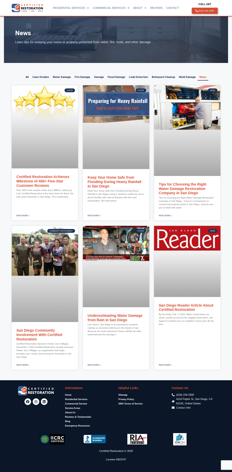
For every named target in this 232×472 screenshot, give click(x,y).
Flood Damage (116, 77)
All (27, 77)
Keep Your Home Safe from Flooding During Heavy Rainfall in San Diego (114, 181)
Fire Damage (82, 77)
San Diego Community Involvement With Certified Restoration (39, 334)
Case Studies (40, 77)
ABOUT (138, 7)
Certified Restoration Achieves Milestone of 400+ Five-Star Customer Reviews (42, 181)
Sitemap (122, 394)
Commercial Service (76, 403)
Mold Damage (187, 77)
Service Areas (72, 408)
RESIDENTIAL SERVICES (69, 7)
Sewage (99, 77)
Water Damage (62, 77)
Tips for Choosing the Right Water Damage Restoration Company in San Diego (182, 188)
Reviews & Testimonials (78, 416)
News (202, 77)
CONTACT (172, 7)
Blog (67, 421)
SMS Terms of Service (130, 403)
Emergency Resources (77, 425)
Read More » (23, 216)
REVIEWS (156, 7)
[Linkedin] (44, 401)
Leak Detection (138, 77)
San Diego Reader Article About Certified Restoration (186, 307)
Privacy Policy (126, 399)
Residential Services (76, 399)
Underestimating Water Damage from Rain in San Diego (115, 318)
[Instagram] (36, 401)
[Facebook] (27, 401)
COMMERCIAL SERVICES (109, 7)
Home (68, 394)
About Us (70, 412)
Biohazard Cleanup (163, 77)
